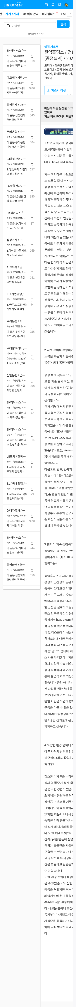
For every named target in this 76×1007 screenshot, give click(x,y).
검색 (63, 24)
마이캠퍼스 (48, 14)
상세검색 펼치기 (35, 33)
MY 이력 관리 (30, 14)
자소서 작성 (58, 90)
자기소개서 (12, 14)
